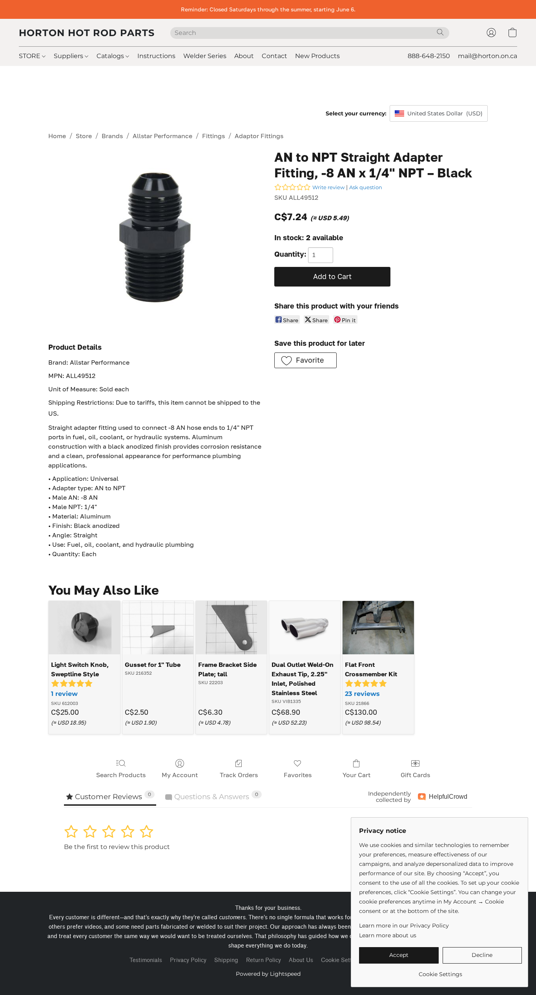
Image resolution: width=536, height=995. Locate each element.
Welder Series (204, 56)
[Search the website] (440, 32)
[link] (440, 971)
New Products (317, 56)
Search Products (121, 775)
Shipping (226, 960)
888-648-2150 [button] (429, 56)
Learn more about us (387, 935)
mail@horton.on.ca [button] (487, 56)
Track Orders (239, 775)
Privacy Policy (188, 960)
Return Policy (263, 960)
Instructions (156, 56)
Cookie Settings (342, 960)
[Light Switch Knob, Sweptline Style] (84, 627)
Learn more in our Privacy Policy (404, 925)
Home (57, 136)
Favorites (298, 775)
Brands (112, 136)
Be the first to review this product (117, 847)
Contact (274, 56)
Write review (328, 187)
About (244, 56)
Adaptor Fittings (259, 136)
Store (84, 136)
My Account (180, 775)
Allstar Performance (162, 136)
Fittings (213, 136)
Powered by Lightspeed (268, 973)
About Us (301, 960)
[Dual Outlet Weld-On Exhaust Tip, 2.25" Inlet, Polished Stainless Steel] (304, 627)
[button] (87, 32)
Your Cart (356, 775)
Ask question (365, 187)
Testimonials (145, 960)
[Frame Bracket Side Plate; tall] (231, 627)
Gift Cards (415, 775)
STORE (30, 56)
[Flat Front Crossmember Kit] (378, 627)
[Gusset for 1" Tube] (157, 627)
